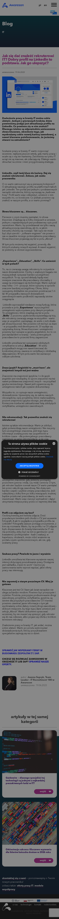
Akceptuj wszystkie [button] (29, 465)
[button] (29, 472)
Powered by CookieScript (29, 476)
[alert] (29, 459)
